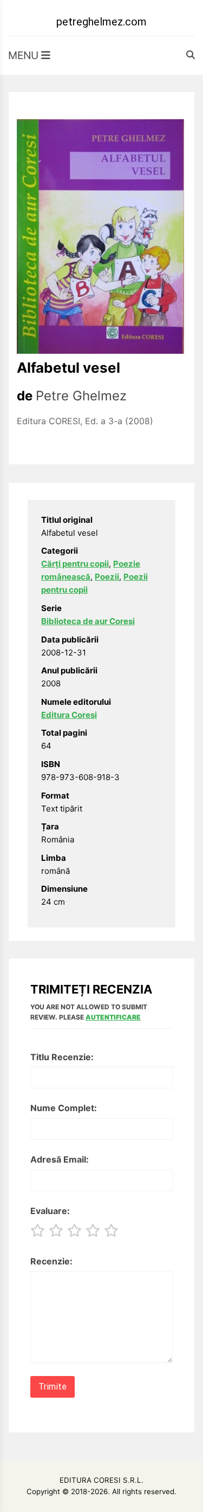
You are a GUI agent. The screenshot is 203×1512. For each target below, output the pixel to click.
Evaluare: (50, 1210)
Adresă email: (59, 1159)
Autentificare (113, 1017)
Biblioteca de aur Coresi (88, 621)
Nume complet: (63, 1107)
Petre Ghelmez (81, 396)
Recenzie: (51, 1261)
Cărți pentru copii (75, 564)
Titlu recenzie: (62, 1057)
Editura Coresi (69, 715)
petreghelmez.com (101, 21)
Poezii (107, 577)
